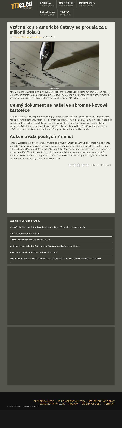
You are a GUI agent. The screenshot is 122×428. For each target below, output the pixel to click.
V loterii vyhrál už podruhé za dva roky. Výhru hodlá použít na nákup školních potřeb (48, 227)
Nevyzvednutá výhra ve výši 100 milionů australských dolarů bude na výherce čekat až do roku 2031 (55, 258)
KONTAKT (109, 403)
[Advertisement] (61, 189)
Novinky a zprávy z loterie (31, 37)
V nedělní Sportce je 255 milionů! (25, 233)
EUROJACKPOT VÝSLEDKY (71, 401)
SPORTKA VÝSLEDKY (44, 401)
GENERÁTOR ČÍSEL (91, 403)
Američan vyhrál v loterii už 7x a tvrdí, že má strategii (34, 252)
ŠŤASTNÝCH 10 (66, 4)
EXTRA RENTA (47, 13)
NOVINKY (65, 13)
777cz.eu (16, 37)
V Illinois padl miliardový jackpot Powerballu (30, 239)
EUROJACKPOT (86, 4)
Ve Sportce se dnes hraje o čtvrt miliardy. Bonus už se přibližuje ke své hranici (45, 246)
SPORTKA (47, 4)
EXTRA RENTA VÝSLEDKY (52, 403)
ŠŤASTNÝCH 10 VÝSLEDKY (102, 401)
